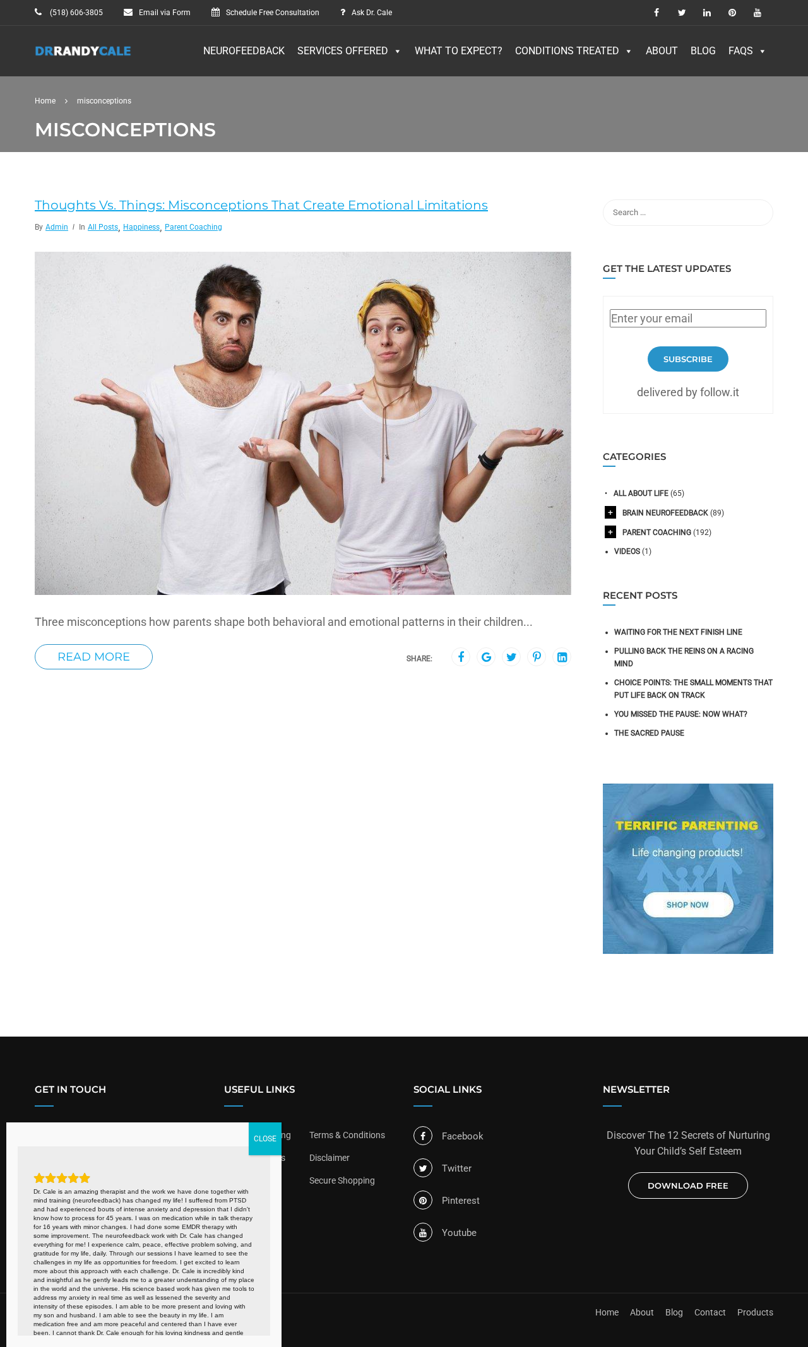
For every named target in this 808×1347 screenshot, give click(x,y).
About (662, 51)
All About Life (641, 493)
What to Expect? (458, 51)
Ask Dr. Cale (372, 12)
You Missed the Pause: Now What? (680, 714)
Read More (93, 657)
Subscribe (688, 359)
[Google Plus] (486, 657)
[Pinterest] (537, 657)
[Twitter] (511, 657)
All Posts (103, 227)
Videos (627, 551)
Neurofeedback (244, 51)
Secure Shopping (342, 1180)
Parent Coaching (193, 227)
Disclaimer (329, 1158)
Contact (710, 1312)
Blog (703, 51)
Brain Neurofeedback (665, 513)
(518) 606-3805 (75, 12)
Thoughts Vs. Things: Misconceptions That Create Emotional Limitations (261, 205)
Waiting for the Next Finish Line (678, 632)
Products (755, 1312)
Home (607, 1312)
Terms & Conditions (347, 1135)
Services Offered (342, 51)
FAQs (740, 51)
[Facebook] (461, 657)
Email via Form (165, 12)
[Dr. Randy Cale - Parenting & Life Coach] (83, 57)
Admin (56, 227)
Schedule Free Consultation (272, 12)
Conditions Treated (567, 51)
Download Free (688, 1185)
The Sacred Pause (649, 733)
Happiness (141, 227)
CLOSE (265, 1138)
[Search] (757, 212)
